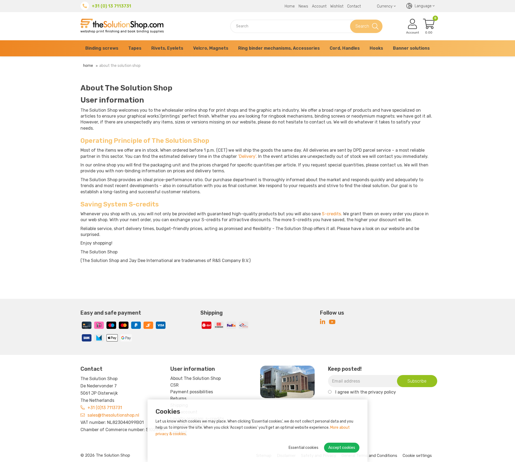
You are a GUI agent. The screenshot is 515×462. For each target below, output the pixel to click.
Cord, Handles (345, 48)
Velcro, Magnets (210, 48)
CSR (174, 385)
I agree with (365, 392)
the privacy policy (378, 392)
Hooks (376, 48)
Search (362, 26)
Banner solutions (411, 48)
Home (290, 6)
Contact (354, 6)
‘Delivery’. (247, 156)
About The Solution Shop (120, 65)
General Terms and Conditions (369, 455)
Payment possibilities (191, 391)
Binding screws (101, 48)
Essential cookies (303, 447)
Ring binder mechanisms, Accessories (279, 48)
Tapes (134, 48)
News (303, 6)
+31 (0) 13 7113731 (111, 6)
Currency (384, 6)
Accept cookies (341, 447)
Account (319, 6)
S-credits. (332, 213)
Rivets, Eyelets (167, 48)
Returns (178, 398)
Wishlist (336, 6)
